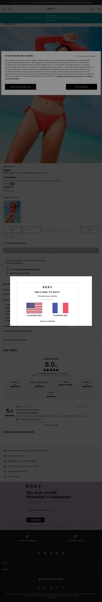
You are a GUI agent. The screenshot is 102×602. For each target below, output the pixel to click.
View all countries (47, 321)
